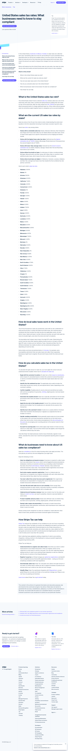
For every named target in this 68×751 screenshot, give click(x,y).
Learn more (54, 33)
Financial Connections (24, 689)
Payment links (22, 700)
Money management (40, 687)
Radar (20, 706)
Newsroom (54, 698)
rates (26, 127)
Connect (21, 682)
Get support (54, 707)
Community (54, 674)
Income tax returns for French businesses (30, 615)
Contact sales (60, 2)
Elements (21, 687)
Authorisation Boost (23, 673)
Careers (53, 696)
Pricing (39, 2)
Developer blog (38, 738)
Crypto (20, 684)
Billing (20, 674)
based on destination (58, 375)
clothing (44, 392)
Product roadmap (56, 694)
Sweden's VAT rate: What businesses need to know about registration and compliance (41, 613)
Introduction (5, 53)
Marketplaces (38, 685)
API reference (38, 729)
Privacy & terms (55, 678)
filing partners (53, 570)
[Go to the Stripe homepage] (3, 667)
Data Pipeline (22, 685)
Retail (36, 711)
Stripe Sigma (21, 709)
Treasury (21, 715)
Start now (5, 646)
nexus (37, 462)
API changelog (38, 733)
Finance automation (39, 680)
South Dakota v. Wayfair (38, 465)
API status (37, 731)
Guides (53, 669)
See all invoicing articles (8, 614)
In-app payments (39, 684)
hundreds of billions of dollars (38, 53)
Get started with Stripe (9, 26)
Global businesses (39, 682)
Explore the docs (56, 649)
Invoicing (21, 693)
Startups (37, 671)
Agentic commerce (39, 673)
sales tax (44, 100)
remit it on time (29, 494)
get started (39, 577)
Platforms (37, 689)
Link (19, 697)
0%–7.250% (50, 104)
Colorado (46, 350)
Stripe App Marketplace (40, 718)
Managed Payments (23, 698)
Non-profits (37, 706)
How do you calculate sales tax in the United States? (8, 68)
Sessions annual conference (58, 676)
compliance (27, 451)
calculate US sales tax (47, 371)
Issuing (20, 695)
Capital (20, 676)
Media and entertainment (41, 704)
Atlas (20, 671)
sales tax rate (33, 166)
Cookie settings (55, 687)
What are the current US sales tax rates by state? (8, 60)
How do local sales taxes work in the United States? (8, 64)
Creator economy (39, 695)
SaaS (36, 691)
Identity (20, 691)
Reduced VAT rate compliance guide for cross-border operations (36, 611)
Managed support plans (57, 709)
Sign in (52, 2)
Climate (20, 680)
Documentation (38, 727)
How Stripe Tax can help (8, 76)
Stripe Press (54, 700)
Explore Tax (38, 647)
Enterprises (37, 669)
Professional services (40, 708)
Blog (53, 673)
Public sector (38, 709)
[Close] (65, 744)
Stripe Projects (38, 736)
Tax (14, 7)
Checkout (21, 678)
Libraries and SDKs (39, 735)
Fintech (36, 697)
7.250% (32, 141)
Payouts (20, 704)
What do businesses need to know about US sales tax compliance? (9, 73)
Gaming (37, 698)
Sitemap (53, 685)
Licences (54, 683)
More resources (6, 7)
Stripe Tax (21, 523)
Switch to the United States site (41, 747)
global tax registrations (51, 557)
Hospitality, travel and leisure (41, 700)
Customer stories (56, 671)
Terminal (21, 713)
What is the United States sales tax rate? (8, 56)
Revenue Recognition (23, 708)
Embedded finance (39, 678)
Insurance (37, 702)
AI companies (38, 693)
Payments (21, 702)
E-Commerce (38, 676)
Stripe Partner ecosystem (41, 720)
